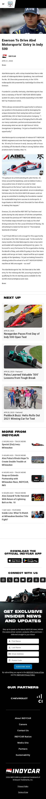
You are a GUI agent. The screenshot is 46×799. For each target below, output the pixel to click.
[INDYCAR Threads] (36, 579)
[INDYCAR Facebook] (16, 579)
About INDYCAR (23, 718)
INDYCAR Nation (23, 736)
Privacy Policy (23, 786)
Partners (23, 748)
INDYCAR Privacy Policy (26, 675)
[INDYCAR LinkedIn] (43, 579)
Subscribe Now (23, 667)
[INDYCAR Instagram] (3, 579)
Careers (23, 724)
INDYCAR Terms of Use (35, 672)
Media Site (23, 742)
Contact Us (23, 730)
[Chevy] (19, 698)
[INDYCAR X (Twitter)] (10, 579)
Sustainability (23, 755)
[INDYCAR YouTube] (23, 579)
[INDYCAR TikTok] (29, 579)
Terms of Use (23, 792)
